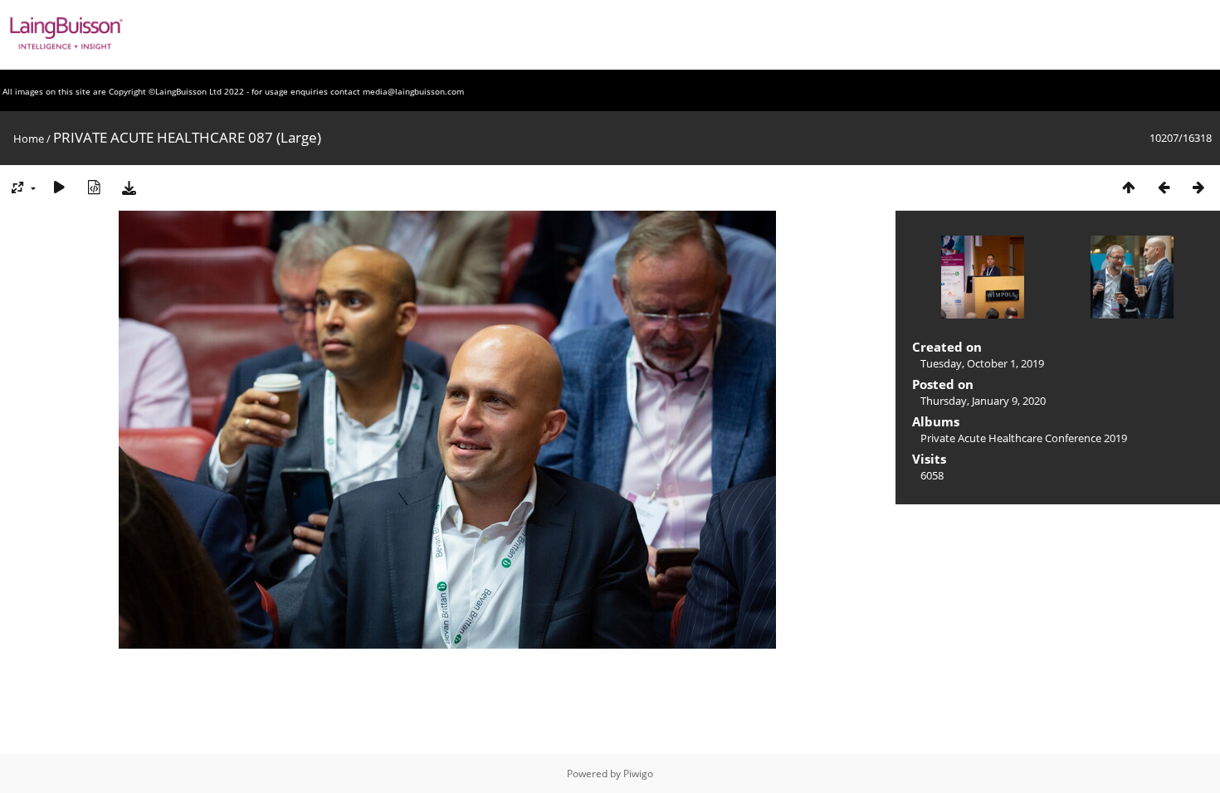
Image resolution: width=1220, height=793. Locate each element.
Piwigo (638, 773)
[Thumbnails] (1128, 187)
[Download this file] (128, 187)
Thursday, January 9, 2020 (983, 400)
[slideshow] (58, 187)
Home (28, 138)
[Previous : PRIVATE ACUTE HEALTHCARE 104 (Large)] (1163, 187)
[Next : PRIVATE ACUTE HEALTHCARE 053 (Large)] (1198, 187)
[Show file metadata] (93, 187)
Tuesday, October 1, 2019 (982, 363)
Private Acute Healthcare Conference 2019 (1023, 438)
